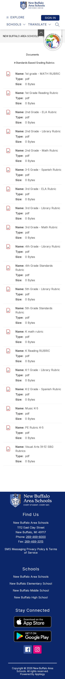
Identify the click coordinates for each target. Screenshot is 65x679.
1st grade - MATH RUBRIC (42, 73)
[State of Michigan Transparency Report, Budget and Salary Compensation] (53, 39)
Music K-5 (31, 408)
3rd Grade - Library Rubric (42, 208)
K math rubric (34, 331)
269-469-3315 (34, 541)
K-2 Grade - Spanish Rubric (43, 389)
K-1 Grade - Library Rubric (42, 370)
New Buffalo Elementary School (31, 583)
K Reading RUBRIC (37, 350)
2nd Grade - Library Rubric (43, 131)
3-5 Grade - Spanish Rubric (43, 169)
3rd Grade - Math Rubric (41, 227)
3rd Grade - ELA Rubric (40, 189)
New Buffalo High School (31, 597)
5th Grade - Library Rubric (42, 289)
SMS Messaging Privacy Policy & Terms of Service (31, 550)
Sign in (50, 18)
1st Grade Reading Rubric (41, 93)
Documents (32, 54)
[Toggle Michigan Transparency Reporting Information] (41, 32)
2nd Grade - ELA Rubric (41, 112)
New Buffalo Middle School (31, 590)
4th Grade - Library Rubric (42, 246)
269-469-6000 (36, 537)
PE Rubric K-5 (34, 427)
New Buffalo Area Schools (21, 36)
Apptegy (40, 674)
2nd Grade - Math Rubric (41, 150)
